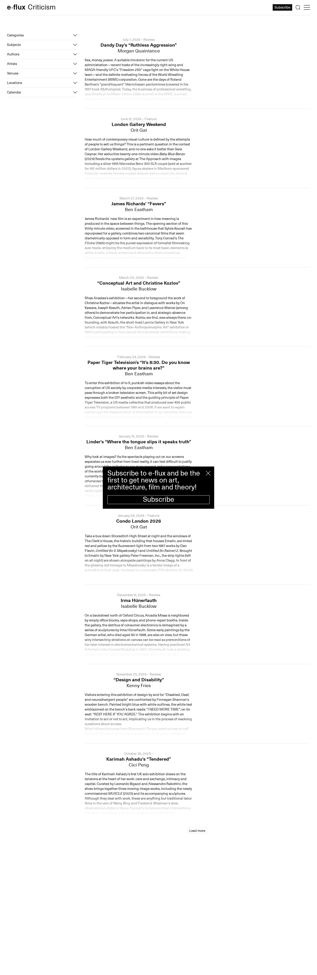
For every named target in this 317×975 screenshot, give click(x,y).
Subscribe (158, 499)
